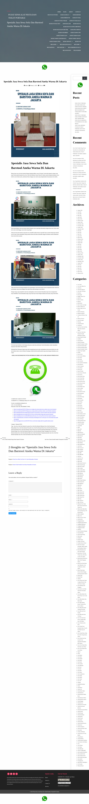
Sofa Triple (80, 679)
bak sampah (80, 294)
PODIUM (79, 537)
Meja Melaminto (81, 475)
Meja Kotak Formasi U (82, 463)
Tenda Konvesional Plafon (82, 709)
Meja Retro (80, 485)
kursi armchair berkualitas (82, 362)
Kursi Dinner (80, 367)
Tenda (79, 685)
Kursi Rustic (80, 398)
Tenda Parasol (80, 711)
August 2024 (80, 242)
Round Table (80, 575)
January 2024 (80, 254)
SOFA (20, 424)
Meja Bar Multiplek (81, 434)
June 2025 (79, 232)
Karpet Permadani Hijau (82, 345)
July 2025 (79, 230)
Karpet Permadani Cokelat (82, 344)
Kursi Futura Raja (81, 378)
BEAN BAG (80, 303)
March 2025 (80, 237)
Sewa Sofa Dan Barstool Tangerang (38, 432)
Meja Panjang (80, 476)
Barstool (17, 424)
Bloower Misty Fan (81, 306)
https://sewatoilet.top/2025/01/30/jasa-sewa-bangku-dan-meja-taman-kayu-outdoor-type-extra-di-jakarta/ (35, 409)
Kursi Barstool (80, 364)
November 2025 (81, 225)
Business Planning (81, 311)
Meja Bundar (80, 439)
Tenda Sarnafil (80, 721)
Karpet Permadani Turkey (82, 349)
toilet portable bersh (81, 753)
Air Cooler (80, 284)
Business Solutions (81, 313)
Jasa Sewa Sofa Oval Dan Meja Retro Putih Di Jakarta (82, 329)
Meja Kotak (80, 461)
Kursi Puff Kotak (81, 396)
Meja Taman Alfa (81, 493)
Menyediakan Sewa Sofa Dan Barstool (19, 427)
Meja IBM (79, 452)
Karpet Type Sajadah (81, 350)
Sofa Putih (80, 670)
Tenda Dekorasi (80, 692)
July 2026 (79, 212)
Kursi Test (79, 410)
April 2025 (80, 235)
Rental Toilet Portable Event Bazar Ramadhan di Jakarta (24, 464)
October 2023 (80, 259)
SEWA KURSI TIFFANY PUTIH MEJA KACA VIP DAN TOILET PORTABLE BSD (79, 197)
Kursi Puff (80, 395)
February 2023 (80, 273)
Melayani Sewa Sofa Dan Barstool (48, 426)
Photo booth (80, 536)
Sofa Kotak (80, 662)
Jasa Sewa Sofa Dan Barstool (20, 426)
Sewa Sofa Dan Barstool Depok (24, 431)
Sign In (79, 651)
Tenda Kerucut (80, 702)
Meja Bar (79, 430)
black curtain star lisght (82, 304)
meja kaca (79, 456)
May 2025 (79, 234)
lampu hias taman (81, 422)
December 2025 (80, 223)
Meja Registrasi (80, 483)
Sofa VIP (79, 680)
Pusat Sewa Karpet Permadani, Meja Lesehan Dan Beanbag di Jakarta (82, 546)
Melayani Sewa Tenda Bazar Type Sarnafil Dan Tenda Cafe (82, 505)
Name (10, 495)
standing (79, 682)
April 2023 (80, 269)
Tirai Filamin (80, 745)
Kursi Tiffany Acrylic (82, 413)
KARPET (79, 338)
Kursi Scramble (80, 400)
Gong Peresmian (81, 323)
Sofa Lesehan (80, 663)
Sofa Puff (79, 668)
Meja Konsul (80, 459)
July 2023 (79, 264)
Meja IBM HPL (80, 454)
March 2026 (80, 218)
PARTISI (79, 529)
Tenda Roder (80, 719)
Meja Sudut (80, 488)
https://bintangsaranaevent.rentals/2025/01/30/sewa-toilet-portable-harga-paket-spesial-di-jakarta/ (33, 414)
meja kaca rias (80, 458)
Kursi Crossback (81, 366)
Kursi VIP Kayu (81, 418)
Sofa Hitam (80, 660)
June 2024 (79, 246)
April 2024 (80, 249)
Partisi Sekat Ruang (81, 534)
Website (11, 504)
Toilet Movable (80, 748)
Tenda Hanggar (80, 701)
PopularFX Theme (55, 791)
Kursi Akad (80, 357)
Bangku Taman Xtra (81, 296)
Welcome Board (80, 765)
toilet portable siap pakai (82, 757)
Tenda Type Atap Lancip (82, 728)
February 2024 (80, 252)
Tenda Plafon (80, 716)
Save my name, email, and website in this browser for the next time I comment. (29, 510)
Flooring (79, 321)
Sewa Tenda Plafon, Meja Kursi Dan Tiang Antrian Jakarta (82, 635)
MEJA (79, 427)
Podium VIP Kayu (81, 541)
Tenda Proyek (80, 718)
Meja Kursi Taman (81, 466)
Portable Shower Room (82, 543)
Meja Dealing (80, 442)
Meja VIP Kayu (80, 502)
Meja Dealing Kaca (81, 444)
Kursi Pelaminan (81, 393)
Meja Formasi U (81, 447)
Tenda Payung (80, 713)
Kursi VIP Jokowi (81, 417)
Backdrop (79, 293)
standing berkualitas (81, 684)
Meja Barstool (80, 435)
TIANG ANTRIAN (81, 731)
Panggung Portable (81, 527)
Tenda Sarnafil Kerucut (82, 723)
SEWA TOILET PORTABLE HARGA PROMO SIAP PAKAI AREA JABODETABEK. (81, 117)
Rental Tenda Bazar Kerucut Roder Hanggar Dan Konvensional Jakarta (82, 572)
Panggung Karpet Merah (82, 522)
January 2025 (80, 240)
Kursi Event (80, 369)
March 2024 (80, 251)
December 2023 (80, 256)
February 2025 (80, 239)
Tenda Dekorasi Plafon (82, 697)
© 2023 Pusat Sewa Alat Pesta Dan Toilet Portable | (40, 791)
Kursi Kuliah (80, 384)
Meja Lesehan (80, 468)
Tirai (78, 743)
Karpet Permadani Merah (82, 347)
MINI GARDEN (81, 514)
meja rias (79, 486)
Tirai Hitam (80, 747)
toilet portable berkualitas (82, 752)
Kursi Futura (80, 374)
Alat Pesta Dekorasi (81, 289)
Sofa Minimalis (80, 665)
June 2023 (79, 266)
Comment (11, 481)
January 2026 (80, 222)
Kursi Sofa (80, 403)
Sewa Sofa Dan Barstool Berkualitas (43, 429)
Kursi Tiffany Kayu (81, 415)
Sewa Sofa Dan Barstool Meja (24, 432)
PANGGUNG (80, 519)
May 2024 (79, 247)
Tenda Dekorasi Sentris (82, 699)
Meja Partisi (80, 478)
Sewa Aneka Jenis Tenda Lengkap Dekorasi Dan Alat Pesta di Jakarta (82, 582)
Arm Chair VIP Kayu (81, 291)
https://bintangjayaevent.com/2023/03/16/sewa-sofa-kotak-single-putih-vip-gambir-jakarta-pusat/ (33, 420)
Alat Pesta (79, 287)
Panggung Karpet (81, 520)
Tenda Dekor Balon (81, 690)
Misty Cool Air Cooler (82, 517)
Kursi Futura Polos (81, 376)
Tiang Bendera (80, 736)
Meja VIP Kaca (80, 500)
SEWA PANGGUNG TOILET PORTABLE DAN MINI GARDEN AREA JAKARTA (79, 153)
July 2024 (79, 244)
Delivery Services (81, 318)
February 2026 (80, 220)
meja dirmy (80, 446)
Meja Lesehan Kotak (81, 471)
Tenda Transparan (81, 726)
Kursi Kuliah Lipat (81, 386)
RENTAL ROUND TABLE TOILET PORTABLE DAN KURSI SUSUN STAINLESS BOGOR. (80, 186)
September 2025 (81, 229)
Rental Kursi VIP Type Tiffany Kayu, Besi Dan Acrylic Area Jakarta (82, 555)
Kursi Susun (80, 405)
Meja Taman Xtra (81, 497)
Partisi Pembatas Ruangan (82, 531)
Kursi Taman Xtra (81, 408)
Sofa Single (80, 675)
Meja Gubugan (80, 449)
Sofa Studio (80, 677)
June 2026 (79, 213)
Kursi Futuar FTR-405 (82, 372)
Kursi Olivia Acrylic (81, 391)
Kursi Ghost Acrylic (81, 381)
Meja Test (79, 498)
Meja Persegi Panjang (82, 480)
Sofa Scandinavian (81, 674)
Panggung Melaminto (81, 524)
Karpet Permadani (81, 342)
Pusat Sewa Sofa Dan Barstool (48, 427)
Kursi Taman (80, 406)
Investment (80, 325)
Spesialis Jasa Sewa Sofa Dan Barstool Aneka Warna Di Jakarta (28, 434)
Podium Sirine (80, 539)
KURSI (79, 352)
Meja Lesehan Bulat (81, 469)
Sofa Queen (80, 672)
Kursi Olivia (80, 389)
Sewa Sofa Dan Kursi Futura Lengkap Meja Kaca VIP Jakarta (82, 619)
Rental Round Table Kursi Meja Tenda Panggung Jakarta (82, 560)
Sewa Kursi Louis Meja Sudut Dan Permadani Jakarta (82, 590)
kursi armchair (80, 361)
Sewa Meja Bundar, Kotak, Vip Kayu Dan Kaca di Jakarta (82, 604)
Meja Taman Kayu (81, 495)
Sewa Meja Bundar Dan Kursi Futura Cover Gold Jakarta (82, 596)
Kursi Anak (80, 359)
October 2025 (80, 227)
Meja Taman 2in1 (81, 492)
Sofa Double (80, 658)
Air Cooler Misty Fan (82, 286)
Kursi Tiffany (80, 412)
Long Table (80, 425)
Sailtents (79, 578)
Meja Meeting (80, 473)
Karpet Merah (80, 340)
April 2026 (80, 217)
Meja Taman (80, 490)
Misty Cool (80, 515)
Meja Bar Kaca (80, 432)
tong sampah (80, 759)
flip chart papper (81, 320)
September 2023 (81, 261)
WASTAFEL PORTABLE (82, 762)
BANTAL (79, 298)
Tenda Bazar (80, 687)
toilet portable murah (81, 755)
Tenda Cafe (80, 689)
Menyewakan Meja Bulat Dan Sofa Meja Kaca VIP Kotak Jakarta (82, 511)
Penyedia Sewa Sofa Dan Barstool (34, 427)
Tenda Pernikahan (81, 714)
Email (10, 499)
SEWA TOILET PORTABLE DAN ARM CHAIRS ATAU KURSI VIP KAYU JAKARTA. (81, 105)
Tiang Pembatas (80, 738)
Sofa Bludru (80, 655)
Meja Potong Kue (81, 481)
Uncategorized (80, 760)
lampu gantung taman (82, 420)
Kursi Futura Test (81, 379)
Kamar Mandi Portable (82, 337)
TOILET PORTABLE (82, 750)
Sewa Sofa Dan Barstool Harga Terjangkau (40, 431)
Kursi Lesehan (80, 388)
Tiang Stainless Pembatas (82, 740)
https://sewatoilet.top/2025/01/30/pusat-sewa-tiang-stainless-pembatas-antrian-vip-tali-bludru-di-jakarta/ (35, 410)
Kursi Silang (80, 401)
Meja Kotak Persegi (81, 464)
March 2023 (80, 271)
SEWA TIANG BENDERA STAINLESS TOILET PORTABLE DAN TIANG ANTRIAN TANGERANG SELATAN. (80, 129)
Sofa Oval (79, 667)
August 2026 (80, 210)
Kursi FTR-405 (80, 371)
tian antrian (80, 730)
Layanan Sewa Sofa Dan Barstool (33, 426)
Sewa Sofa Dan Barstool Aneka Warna (27, 429)
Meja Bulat (80, 437)
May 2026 (79, 215)
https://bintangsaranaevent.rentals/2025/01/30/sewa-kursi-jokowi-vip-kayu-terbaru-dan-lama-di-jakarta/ (35, 412)
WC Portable (80, 764)
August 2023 (80, 263)
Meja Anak (80, 429)
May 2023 (79, 268)
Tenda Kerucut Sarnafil (82, 704)
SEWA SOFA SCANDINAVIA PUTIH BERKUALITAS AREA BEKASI (81, 122)
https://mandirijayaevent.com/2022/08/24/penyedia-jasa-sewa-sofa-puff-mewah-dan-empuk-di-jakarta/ (35, 415)
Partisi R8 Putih (80, 532)
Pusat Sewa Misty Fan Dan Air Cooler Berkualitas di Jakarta (25, 459)
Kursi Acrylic (80, 354)
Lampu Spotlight (81, 423)
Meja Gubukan (80, 451)
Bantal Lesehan (80, 299)
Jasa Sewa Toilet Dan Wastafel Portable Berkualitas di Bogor (81, 334)
